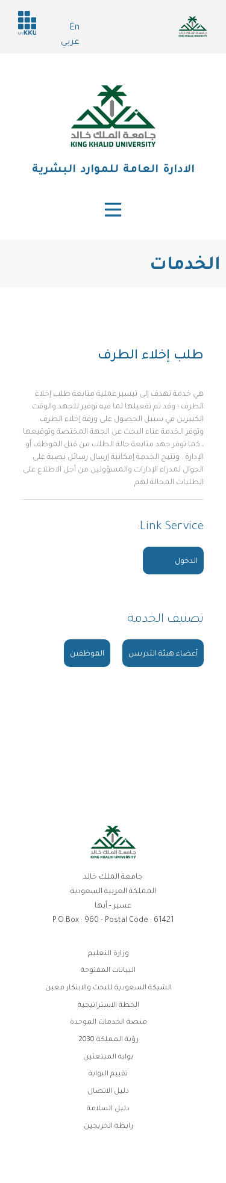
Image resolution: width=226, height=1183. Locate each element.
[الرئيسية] (113, 116)
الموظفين (87, 654)
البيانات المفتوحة (108, 971)
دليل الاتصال (108, 1092)
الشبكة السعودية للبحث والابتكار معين (108, 988)
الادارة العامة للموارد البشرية (113, 170)
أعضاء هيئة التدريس (163, 654)
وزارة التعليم (108, 954)
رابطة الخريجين (108, 1127)
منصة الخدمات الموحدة (108, 1023)
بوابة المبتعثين (108, 1058)
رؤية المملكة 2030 (108, 1040)
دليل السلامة (108, 1109)
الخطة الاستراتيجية (108, 1006)
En (74, 28)
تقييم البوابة (108, 1074)
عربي (70, 43)
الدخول (186, 562)
